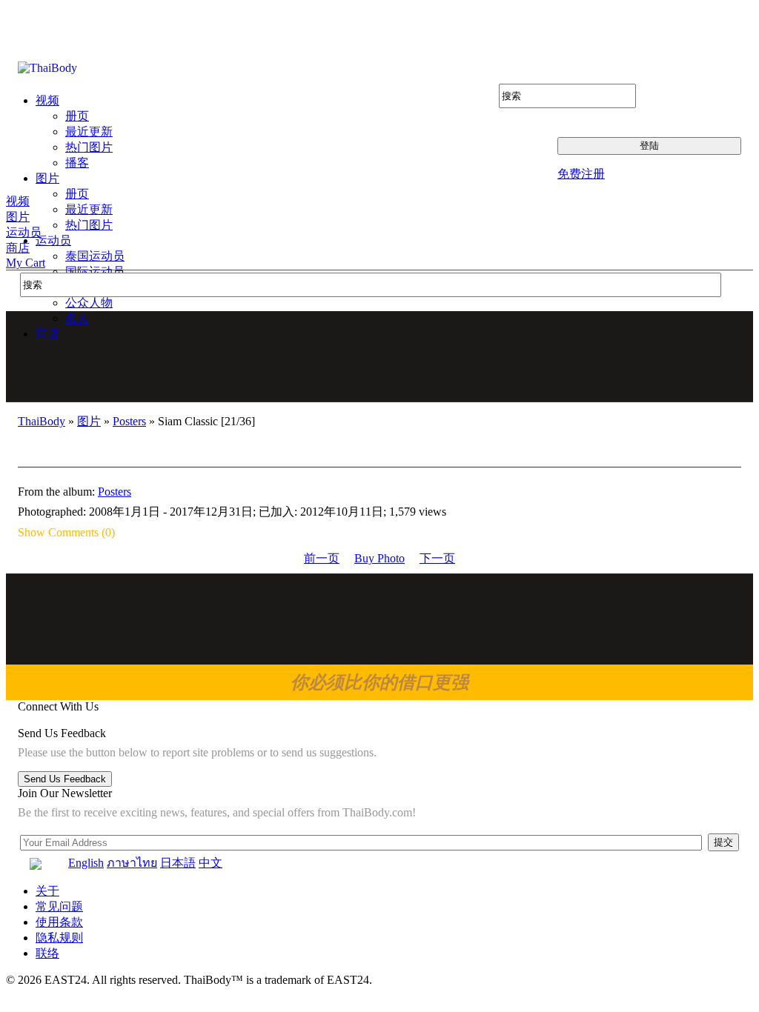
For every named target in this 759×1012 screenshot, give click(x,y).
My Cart (25, 262)
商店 (18, 248)
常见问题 (59, 906)
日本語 (178, 862)
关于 (47, 891)
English (86, 862)
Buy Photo (379, 558)
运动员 (24, 232)
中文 (210, 862)
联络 (47, 953)
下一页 (437, 558)
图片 (18, 216)
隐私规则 (59, 937)
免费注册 (581, 173)
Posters (129, 421)
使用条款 (59, 922)
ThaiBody (41, 421)
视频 (18, 201)
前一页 (321, 558)
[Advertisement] (380, 356)
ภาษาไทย (132, 862)
